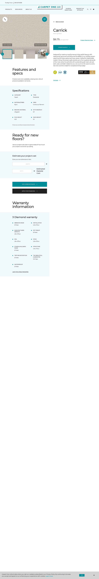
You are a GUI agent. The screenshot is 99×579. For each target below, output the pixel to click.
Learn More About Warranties (20, 272)
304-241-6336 (18, 2)
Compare (55, 80)
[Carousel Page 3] (30, 54)
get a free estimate (28, 184)
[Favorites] (90, 9)
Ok (82, 575)
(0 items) (93, 9)
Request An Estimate (80, 9)
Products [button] (8, 9)
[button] (87, 9)
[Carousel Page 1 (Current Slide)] (7, 54)
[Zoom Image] (4, 19)
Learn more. (49, 576)
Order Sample (63, 47)
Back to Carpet (60, 21)
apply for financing (28, 191)
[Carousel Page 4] (42, 54)
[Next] (47, 54)
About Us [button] (29, 9)
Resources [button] (18, 9)
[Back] (2, 54)
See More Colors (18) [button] (40, 45)
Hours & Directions (68, 9)
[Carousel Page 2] (19, 54)
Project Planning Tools (86, 40)
